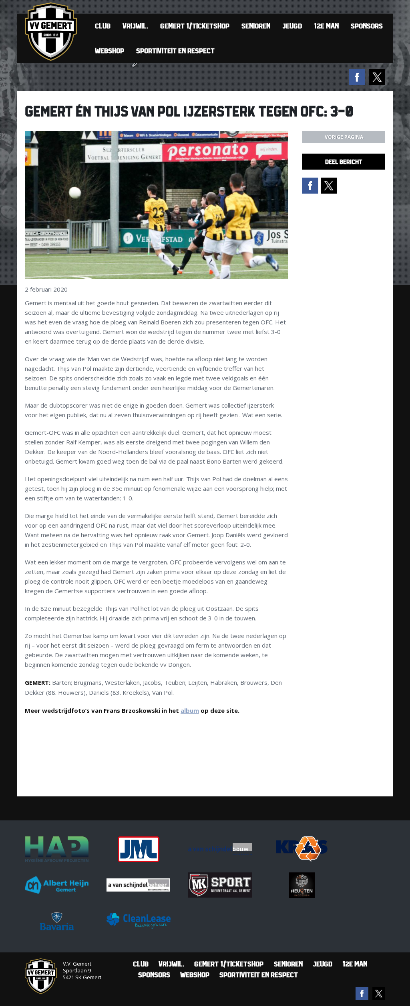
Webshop (109, 50)
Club (103, 26)
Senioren (255, 26)
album (190, 710)
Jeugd (292, 26)
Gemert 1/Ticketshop (194, 26)
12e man (326, 26)
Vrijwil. (135, 26)
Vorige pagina (344, 137)
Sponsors (367, 26)
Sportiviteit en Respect (175, 50)
